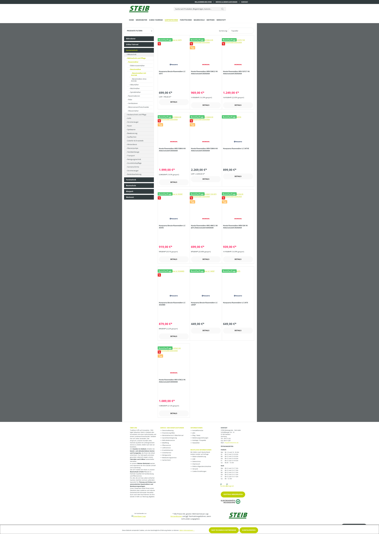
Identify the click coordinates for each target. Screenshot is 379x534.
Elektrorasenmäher (137, 66)
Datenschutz (196, 461)
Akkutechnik (131, 54)
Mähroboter (131, 39)
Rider (130, 100)
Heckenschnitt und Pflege (136, 115)
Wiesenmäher (133, 111)
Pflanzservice (166, 445)
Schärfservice (166, 453)
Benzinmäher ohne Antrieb (138, 80)
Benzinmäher (135, 69)
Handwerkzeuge (133, 152)
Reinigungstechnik (134, 159)
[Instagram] (230, 485)
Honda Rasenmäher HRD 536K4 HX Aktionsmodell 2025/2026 (172, 150)
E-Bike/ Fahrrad (132, 44)
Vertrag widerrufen (233, 494)
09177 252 (227, 438)
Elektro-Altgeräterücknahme (201, 466)
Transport (131, 156)
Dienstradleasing (168, 430)
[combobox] (196, 9)
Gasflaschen (131, 137)
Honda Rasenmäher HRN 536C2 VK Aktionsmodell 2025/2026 (204, 72)
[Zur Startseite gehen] (139, 8)
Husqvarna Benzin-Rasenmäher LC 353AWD (172, 304)
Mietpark (129, 191)
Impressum (196, 464)
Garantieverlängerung (169, 438)
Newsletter (196, 443)
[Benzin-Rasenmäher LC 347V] (174, 48)
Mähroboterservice (168, 440)
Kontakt (244, 2)
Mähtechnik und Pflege (136, 58)
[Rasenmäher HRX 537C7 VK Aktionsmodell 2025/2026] (238, 48)
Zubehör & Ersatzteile (135, 141)
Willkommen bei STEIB (203, 2)
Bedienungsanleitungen (200, 438)
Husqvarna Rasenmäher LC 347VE (236, 148)
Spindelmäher (135, 92)
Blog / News (196, 435)
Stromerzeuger (133, 122)
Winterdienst (132, 144)
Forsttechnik (131, 180)
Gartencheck (166, 460)
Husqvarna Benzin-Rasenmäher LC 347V (172, 72)
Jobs (193, 433)
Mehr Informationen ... (187, 530)
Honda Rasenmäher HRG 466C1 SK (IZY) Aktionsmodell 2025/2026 (204, 227)
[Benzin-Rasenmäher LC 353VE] (174, 202)
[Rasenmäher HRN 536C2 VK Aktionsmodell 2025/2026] (206, 48)
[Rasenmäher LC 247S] (238, 280)
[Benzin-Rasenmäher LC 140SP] (206, 280)
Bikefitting (165, 443)
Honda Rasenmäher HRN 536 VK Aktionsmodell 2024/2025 (235, 227)
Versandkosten (176, 516)
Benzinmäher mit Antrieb (138, 74)
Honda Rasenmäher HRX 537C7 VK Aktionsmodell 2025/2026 (236, 72)
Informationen (196, 428)
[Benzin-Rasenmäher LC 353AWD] (174, 280)
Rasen (129, 126)
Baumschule (131, 185)
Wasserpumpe (132, 148)
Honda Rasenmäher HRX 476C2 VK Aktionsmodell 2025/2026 (172, 381)
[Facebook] (223, 485)
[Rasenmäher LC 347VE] (238, 125)
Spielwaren (131, 129)
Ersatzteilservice (167, 450)
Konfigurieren (249, 530)
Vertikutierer (133, 103)
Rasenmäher (133, 62)
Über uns (133, 428)
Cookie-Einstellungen (199, 471)
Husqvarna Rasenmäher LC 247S (235, 303)
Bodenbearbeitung (134, 174)
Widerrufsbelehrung (199, 456)
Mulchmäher (135, 88)
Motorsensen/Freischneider (138, 107)
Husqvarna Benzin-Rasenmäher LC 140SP (204, 304)
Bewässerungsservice (169, 458)
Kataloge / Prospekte (199, 440)
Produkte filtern (134, 31)
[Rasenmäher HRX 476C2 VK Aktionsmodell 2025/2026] (174, 357)
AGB (193, 459)
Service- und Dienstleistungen (172, 428)
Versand (195, 469)
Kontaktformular (197, 430)
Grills (129, 118)
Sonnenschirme (133, 167)
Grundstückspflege (134, 163)
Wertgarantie (166, 455)
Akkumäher (134, 85)
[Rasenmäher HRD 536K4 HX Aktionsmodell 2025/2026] (174, 125)
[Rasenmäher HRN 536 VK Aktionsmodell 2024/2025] (238, 202)
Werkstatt (130, 197)
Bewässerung (132, 133)
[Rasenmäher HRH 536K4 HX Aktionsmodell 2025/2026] (206, 125)
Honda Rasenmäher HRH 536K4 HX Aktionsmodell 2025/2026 (204, 150)
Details (173, 102)
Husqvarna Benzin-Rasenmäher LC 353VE (172, 227)
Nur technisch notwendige (223, 530)
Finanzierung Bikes (168, 433)
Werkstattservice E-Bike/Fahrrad (172, 435)
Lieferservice (166, 448)
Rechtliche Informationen (200, 450)
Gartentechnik (132, 50)
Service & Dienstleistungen (226, 2)
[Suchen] (222, 9)
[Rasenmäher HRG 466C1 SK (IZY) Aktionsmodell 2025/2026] (206, 202)
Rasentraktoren (134, 96)
